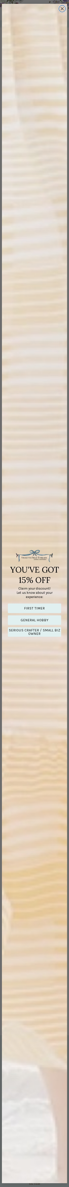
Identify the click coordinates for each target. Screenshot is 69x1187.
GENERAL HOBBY (34, 620)
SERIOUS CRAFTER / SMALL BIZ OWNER (34, 632)
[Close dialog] (62, 8)
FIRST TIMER (34, 608)
